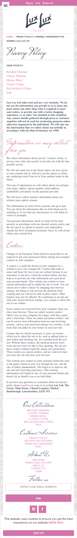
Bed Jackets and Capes (38, 422)
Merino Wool (14, 80)
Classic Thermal (16, 76)
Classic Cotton (15, 84)
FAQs (38, 446)
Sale (9, 92)
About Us (38, 465)
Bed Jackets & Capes (19, 88)
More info (56, 522)
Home (10, 37)
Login (38, 471)
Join (38, 3)
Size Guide (38, 460)
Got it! (38, 533)
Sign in (29, 3)
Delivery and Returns (38, 441)
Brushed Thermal (17, 72)
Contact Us (38, 468)
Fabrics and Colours (38, 462)
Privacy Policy (38, 438)
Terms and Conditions (38, 444)
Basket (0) (48, 3)
